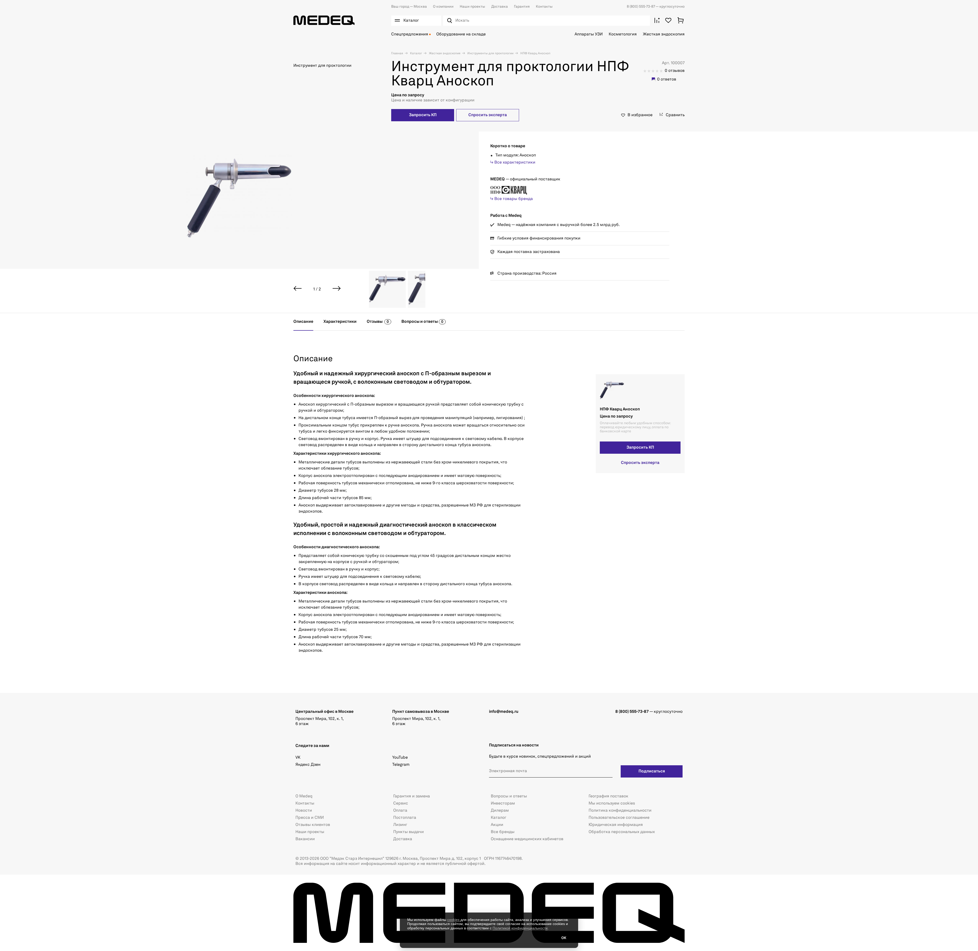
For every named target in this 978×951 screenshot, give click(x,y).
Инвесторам (503, 803)
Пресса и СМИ (309, 818)
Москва (409, 6)
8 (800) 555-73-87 (641, 6)
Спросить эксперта (487, 115)
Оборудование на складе (461, 34)
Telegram (401, 765)
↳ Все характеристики (512, 162)
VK (297, 758)
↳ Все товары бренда (511, 199)
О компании (443, 6)
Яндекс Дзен (307, 765)
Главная (397, 53)
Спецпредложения (409, 34)
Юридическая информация (616, 825)
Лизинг (400, 825)
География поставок (608, 796)
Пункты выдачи (408, 832)
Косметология (623, 34)
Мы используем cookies (612, 803)
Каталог (415, 53)
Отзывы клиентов (312, 825)
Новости (303, 811)
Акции (497, 825)
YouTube (400, 758)
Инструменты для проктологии (490, 53)
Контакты (544, 6)
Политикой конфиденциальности (520, 928)
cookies (453, 920)
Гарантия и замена (411, 796)
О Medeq (304, 796)
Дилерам (500, 811)
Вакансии (305, 839)
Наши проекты (472, 6)
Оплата (400, 811)
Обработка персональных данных (622, 832)
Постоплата (404, 818)
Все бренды (502, 832)
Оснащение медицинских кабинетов (527, 839)
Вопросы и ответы (509, 796)
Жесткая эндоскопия (664, 34)
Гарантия (522, 6)
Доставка (499, 6)
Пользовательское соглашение (619, 818)
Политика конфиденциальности (620, 811)
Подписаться (652, 771)
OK (563, 938)
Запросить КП (423, 115)
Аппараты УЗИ (589, 34)
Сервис (400, 803)
